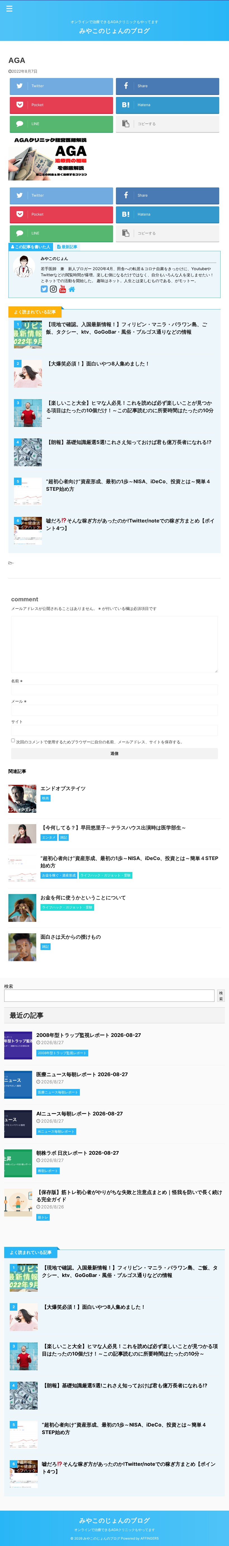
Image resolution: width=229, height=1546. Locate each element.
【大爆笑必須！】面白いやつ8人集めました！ (98, 364)
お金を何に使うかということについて (83, 897)
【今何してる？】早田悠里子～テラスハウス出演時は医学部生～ (113, 828)
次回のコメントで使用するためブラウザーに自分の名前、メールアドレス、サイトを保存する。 (100, 741)
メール (19, 701)
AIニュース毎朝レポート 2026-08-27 (79, 1114)
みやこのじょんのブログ (114, 30)
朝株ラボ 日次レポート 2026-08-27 (77, 1153)
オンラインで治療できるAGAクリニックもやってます (114, 1530)
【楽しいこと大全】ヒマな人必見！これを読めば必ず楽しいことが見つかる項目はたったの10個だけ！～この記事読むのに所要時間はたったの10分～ (130, 410)
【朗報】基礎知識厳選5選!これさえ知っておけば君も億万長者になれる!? (128, 442)
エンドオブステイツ (63, 788)
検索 (8, 986)
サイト (17, 721)
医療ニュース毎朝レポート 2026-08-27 (82, 1074)
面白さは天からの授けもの (70, 937)
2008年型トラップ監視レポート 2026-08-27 (88, 1035)
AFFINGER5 (149, 1538)
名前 (17, 680)
